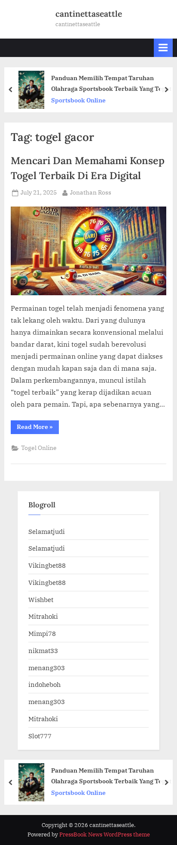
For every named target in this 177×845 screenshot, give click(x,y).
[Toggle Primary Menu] (163, 48)
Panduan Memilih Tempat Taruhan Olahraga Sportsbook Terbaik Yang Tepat (111, 83)
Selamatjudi (46, 531)
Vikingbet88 (47, 565)
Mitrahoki (43, 616)
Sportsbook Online (78, 100)
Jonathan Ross (90, 192)
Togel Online (39, 448)
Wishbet (40, 599)
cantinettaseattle (88, 14)
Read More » (38, 428)
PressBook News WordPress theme (104, 834)
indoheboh (44, 684)
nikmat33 (43, 650)
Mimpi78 (42, 633)
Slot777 (40, 735)
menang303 (46, 667)
